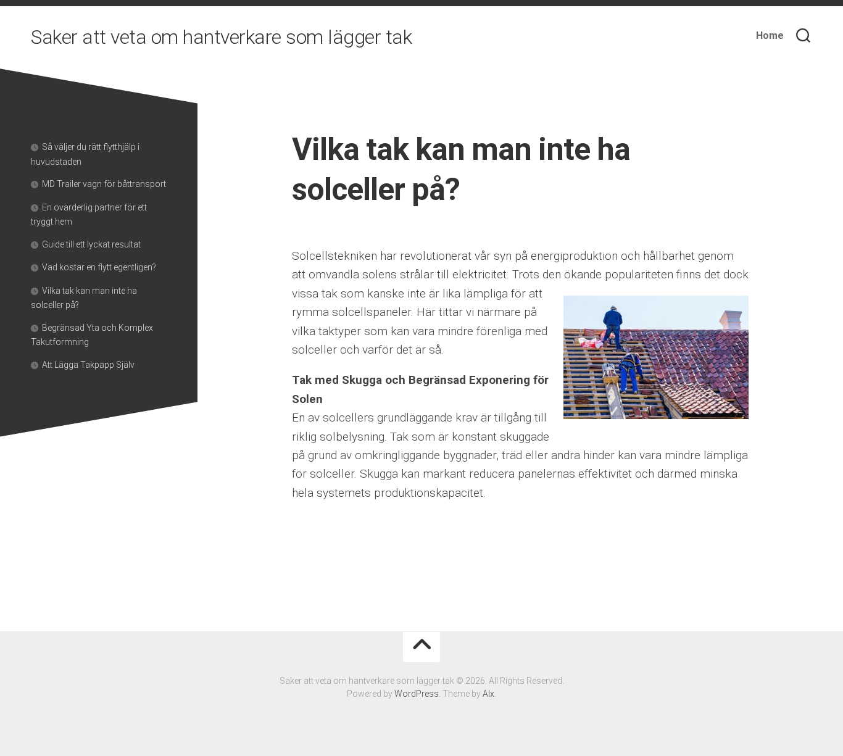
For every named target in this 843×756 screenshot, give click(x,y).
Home (770, 35)
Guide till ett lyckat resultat (91, 244)
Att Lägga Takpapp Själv (88, 365)
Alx (488, 694)
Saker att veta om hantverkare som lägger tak (221, 37)
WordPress (416, 694)
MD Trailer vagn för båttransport (104, 184)
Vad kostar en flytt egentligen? (99, 267)
